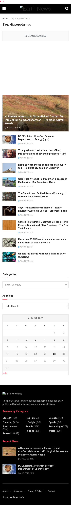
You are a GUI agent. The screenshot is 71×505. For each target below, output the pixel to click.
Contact (51, 491)
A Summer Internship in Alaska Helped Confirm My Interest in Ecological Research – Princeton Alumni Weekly (34, 120)
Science (53, 418)
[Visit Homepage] (35, 8)
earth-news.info (17, 497)
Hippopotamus (23, 18)
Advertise (18, 491)
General (6, 433)
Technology (55, 426)
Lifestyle (30, 422)
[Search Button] (67, 9)
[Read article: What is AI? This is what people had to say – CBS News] (9, 257)
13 (35, 347)
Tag (12, 18)
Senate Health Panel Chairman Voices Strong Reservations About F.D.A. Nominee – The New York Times (43, 225)
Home (5, 18)
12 (26, 347)
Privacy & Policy (35, 491)
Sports (52, 422)
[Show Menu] (4, 9)
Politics (30, 430)
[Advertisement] (27, 68)
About (5, 491)
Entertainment (10, 426)
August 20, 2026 (13, 128)
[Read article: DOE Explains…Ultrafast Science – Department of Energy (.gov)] (9, 139)
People (29, 426)
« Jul (5, 373)
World (52, 430)
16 (64, 347)
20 (35, 354)
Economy (7, 422)
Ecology (6, 418)
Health (29, 418)
